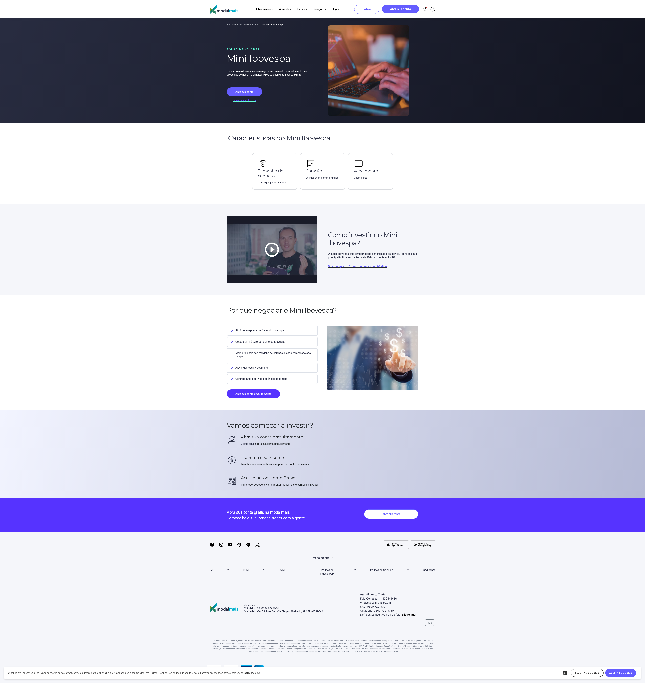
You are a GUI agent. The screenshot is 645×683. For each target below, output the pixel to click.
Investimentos (234, 24)
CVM (282, 570)
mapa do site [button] (321, 558)
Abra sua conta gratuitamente (253, 393)
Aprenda (284, 9)
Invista (301, 9)
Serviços (318, 9)
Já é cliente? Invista (244, 100)
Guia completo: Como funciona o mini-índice (357, 266)
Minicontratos (251, 24)
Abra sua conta (400, 9)
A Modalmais (263, 9)
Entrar (366, 9)
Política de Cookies (381, 570)
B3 (211, 570)
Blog (334, 9)
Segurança (429, 570)
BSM (246, 570)
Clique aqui (247, 443)
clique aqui (409, 614)
